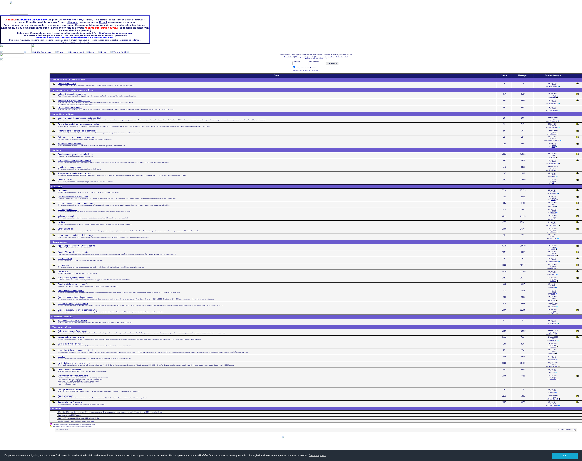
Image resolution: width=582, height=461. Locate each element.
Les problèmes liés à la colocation (73, 197)
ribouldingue (553, 103)
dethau (553, 347)
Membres (74, 412)
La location (62, 190)
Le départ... (63, 222)
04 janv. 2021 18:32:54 (142, 412)
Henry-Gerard (553, 399)
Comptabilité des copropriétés (71, 291)
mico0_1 (553, 255)
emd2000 (553, 323)
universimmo (553, 86)
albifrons (553, 134)
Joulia (553, 176)
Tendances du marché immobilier (72, 320)
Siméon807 (553, 334)
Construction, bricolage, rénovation (73, 376)
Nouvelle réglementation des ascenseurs (76, 297)
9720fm (553, 281)
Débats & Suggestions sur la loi (72, 94)
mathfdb (553, 274)
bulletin (553, 306)
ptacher (553, 212)
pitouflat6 (553, 193)
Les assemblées (65, 258)
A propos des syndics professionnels (74, 278)
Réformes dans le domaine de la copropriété (77, 131)
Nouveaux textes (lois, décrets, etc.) (74, 100)
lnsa (92, 421)
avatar (553, 300)
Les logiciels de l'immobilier (70, 389)
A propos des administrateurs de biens (75, 173)
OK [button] (565, 455)
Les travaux (63, 271)
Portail (103, 22)
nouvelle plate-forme (72, 20)
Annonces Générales (67, 83)
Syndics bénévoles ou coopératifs (73, 284)
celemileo (553, 379)
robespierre (553, 121)
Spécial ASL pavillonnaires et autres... (74, 252)
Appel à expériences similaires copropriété (76, 246)
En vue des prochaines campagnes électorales (78, 124)
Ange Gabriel (553, 110)
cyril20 (553, 359)
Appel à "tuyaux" (65, 396)
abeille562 (553, 340)
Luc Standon (553, 127)
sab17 (553, 219)
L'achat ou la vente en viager (70, 344)
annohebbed (553, 261)
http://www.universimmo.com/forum (116, 33)
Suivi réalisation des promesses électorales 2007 (79, 118)
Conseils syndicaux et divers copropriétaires (77, 310)
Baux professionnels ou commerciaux (74, 160)
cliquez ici (72, 22)
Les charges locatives (67, 209)
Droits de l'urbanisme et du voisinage (74, 363)
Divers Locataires (65, 229)
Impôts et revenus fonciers (69, 167)
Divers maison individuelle (69, 369)
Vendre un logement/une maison (72, 337)
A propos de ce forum (129, 40)
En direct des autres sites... (70, 107)
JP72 (553, 249)
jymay (553, 206)
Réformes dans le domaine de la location (76, 137)
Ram (553, 372)
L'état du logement (66, 216)
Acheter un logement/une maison (72, 331)
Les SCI (61, 356)
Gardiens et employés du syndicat (73, 303)
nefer (553, 287)
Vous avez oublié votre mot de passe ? (306, 70)
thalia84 (553, 97)
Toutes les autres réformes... (70, 144)
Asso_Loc (553, 238)
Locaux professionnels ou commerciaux (75, 203)
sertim (553, 294)
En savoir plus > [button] (317, 455)
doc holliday (553, 225)
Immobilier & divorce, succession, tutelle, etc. (78, 350)
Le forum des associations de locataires (75, 235)
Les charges (63, 265)
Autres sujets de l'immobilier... (71, 402)
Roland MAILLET (553, 140)
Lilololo (553, 200)
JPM (553, 147)
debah (553, 157)
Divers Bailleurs (65, 180)
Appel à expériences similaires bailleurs (75, 154)
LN (553, 183)
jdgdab (553, 313)
